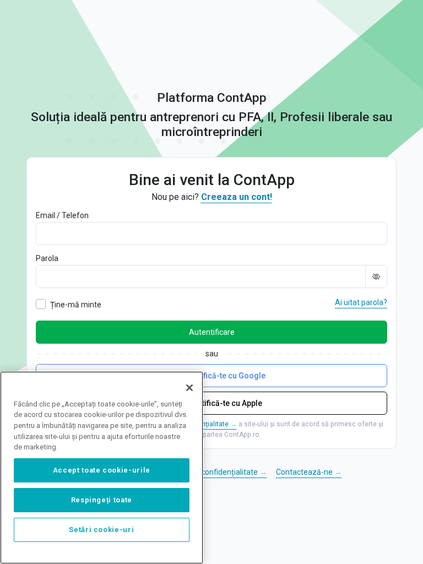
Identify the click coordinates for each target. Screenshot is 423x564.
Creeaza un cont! (236, 197)
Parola (47, 258)
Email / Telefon (62, 215)
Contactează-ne (309, 472)
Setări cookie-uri (101, 529)
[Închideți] (189, 388)
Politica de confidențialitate (215, 472)
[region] (101, 467)
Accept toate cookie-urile (101, 470)
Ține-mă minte (75, 304)
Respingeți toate (102, 500)
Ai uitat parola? (361, 302)
